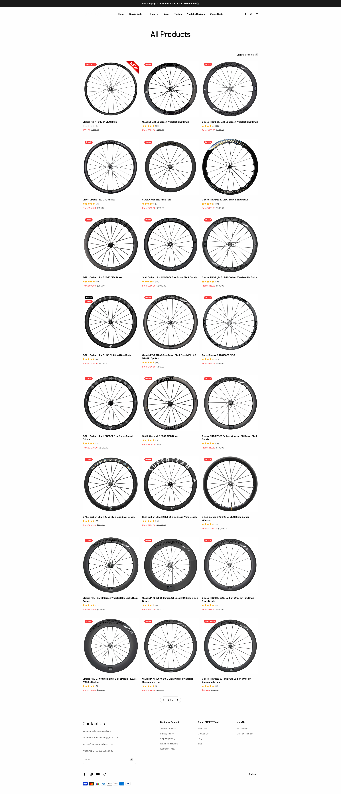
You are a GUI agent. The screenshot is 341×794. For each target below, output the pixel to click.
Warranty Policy (167, 749)
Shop (152, 14)
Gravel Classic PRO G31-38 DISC (99, 200)
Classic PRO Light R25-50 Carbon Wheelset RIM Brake (229, 277)
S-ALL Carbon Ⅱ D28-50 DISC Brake (160, 436)
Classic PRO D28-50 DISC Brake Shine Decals (225, 200)
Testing (178, 14)
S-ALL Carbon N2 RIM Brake (156, 200)
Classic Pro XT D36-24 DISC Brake (100, 122)
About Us (202, 729)
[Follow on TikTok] (105, 774)
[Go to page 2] (177, 700)
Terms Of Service (168, 729)
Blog (200, 744)
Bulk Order (242, 729)
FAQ (200, 739)
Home (121, 14)
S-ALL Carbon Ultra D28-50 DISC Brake (102, 277)
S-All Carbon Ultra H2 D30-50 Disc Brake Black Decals (169, 277)
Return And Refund (169, 744)
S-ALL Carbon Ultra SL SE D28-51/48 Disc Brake (107, 355)
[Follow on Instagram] (91, 774)
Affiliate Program (245, 734)
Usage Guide (216, 14)
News (166, 14)
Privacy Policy (167, 734)
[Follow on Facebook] (84, 774)
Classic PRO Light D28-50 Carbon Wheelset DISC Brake (230, 122)
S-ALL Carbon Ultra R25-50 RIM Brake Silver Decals (109, 517)
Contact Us (203, 734)
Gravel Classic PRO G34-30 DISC (218, 355)
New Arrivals (135, 14)
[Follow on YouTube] (98, 774)
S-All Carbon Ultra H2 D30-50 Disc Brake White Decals (169, 517)
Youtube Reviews (196, 14)
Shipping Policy (167, 739)
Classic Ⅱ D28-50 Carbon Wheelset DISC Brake (165, 122)
